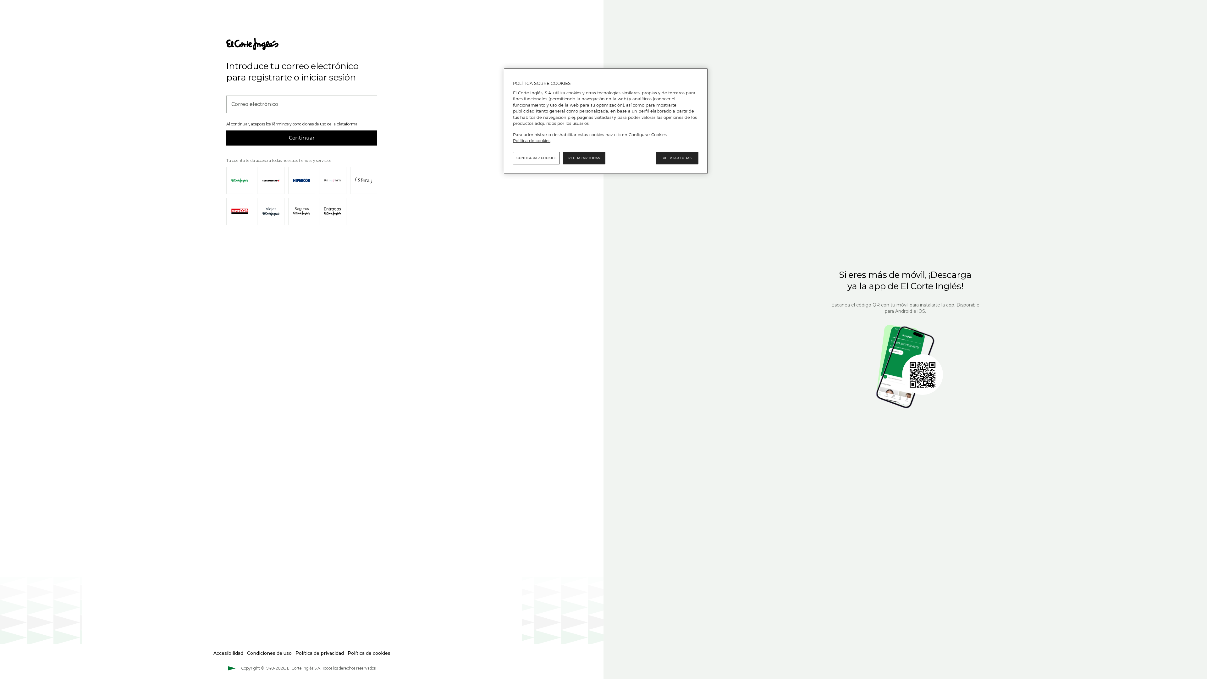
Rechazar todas (584, 158)
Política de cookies (531, 140)
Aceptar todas (677, 158)
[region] (606, 121)
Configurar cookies (536, 158)
